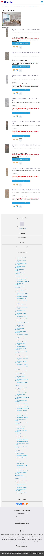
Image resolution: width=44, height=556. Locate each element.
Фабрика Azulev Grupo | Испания (20, 270)
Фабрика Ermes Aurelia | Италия (20, 385)
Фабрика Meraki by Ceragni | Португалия (20, 490)
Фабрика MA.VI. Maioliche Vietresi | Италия (22, 444)
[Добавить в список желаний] (17, 46)
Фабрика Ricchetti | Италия (22, 364)
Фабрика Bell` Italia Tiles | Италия (20, 320)
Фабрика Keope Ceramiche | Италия (20, 420)
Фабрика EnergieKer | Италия (22, 289)
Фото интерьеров (22, 550)
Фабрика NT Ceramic (21, 467)
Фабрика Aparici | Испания (22, 296)
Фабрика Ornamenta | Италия (22, 455)
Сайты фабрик (29, 550)
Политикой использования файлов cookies (9, 554)
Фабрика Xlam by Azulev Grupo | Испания (21, 388)
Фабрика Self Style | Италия (22, 334)
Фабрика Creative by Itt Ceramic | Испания (21, 447)
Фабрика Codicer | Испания (22, 300)
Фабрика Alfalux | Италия (22, 346)
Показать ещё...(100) (18, 493)
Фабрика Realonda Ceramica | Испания (21, 264)
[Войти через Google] (25, 504)
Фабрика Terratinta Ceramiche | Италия (21, 459)
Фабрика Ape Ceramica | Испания (20, 337)
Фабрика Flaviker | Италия (22, 410)
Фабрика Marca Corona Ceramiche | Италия (22, 450)
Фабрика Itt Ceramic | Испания (19, 339)
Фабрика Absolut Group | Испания (20, 302)
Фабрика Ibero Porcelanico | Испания (20, 332)
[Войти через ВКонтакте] (19, 504)
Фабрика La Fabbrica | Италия (19, 276)
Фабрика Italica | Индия (19, 475)
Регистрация (20, 228)
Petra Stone (19, 425)
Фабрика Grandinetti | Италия (22, 403)
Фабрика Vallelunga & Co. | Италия (20, 311)
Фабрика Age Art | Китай (21, 492)
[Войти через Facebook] (21, 504)
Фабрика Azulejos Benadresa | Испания (21, 368)
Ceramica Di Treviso (21, 426)
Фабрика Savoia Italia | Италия (19, 354)
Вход (25, 228)
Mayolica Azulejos (20, 463)
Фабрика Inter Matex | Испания (19, 326)
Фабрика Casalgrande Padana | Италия (21, 401)
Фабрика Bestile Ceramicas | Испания (20, 291)
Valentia (19, 433)
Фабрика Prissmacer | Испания (20, 451)
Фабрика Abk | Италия (21, 298)
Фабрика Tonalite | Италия (22, 278)
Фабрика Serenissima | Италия (23, 406)
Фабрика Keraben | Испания (22, 441)
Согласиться (37, 553)
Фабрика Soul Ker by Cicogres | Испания (21, 308)
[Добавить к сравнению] (20, 47)
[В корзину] (13, 46)
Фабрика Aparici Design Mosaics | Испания (21, 423)
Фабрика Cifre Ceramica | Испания (20, 284)
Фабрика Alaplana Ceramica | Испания (21, 352)
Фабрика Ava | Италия (21, 279)
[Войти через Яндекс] (23, 504)
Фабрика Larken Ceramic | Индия (20, 258)
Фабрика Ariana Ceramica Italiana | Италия (22, 398)
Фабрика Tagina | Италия (22, 457)
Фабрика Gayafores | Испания (23, 408)
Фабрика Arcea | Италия (22, 405)
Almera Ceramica (20, 428)
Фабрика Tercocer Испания (22, 366)
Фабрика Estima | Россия (22, 465)
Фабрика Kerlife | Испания (22, 487)
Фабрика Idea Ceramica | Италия (20, 485)
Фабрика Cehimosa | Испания (22, 439)
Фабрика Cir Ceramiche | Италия (20, 374)
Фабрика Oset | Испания (22, 392)
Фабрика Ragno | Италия (22, 341)
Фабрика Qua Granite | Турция (22, 470)
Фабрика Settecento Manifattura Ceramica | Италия (21, 294)
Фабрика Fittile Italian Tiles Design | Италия (22, 323)
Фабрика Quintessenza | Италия (20, 329)
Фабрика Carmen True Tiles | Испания (21, 362)
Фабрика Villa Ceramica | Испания (20, 267)
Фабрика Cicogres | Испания (22, 316)
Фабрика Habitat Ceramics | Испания (20, 314)
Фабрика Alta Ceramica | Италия (20, 437)
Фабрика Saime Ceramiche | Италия (20, 305)
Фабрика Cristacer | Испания (22, 469)
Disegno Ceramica (20, 453)
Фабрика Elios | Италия (21, 415)
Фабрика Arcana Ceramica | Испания (20, 261)
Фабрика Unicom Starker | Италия (20, 349)
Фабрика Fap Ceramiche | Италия (20, 377)
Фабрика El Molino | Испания (22, 412)
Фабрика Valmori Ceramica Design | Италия (21, 359)
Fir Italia (19, 461)
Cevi (18, 435)
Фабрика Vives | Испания (22, 482)
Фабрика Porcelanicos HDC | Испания (20, 371)
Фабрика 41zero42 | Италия (22, 356)
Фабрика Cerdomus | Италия (22, 417)
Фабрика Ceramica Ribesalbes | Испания (21, 473)
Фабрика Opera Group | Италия (20, 273)
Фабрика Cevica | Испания (22, 413)
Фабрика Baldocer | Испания (23, 281)
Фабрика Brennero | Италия (22, 382)
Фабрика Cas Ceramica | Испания (20, 395)
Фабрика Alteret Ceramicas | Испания (20, 431)
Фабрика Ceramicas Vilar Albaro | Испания (21, 380)
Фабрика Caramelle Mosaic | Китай (20, 478)
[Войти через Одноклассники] (27, 504)
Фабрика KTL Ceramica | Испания (20, 390)
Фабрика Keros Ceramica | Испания (20, 344)
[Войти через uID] (17, 504)
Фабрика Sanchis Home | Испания (20, 287)
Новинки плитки (15, 550)
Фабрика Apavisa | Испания (22, 318)
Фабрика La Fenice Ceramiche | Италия (21, 481)
